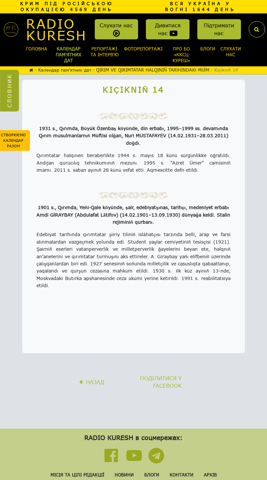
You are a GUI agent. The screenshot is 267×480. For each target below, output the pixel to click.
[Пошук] (257, 29)
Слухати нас (116, 25)
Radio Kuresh (56, 29)
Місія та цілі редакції (77, 474)
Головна (36, 48)
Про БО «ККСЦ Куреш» (181, 54)
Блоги (207, 48)
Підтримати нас (219, 29)
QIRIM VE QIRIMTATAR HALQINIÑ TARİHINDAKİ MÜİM (152, 70)
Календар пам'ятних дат (68, 54)
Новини (124, 474)
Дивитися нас (168, 29)
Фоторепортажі (143, 48)
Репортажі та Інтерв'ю (105, 51)
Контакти (181, 474)
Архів (210, 474)
